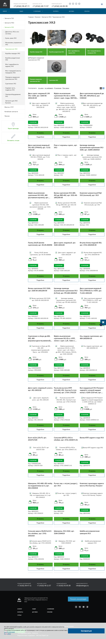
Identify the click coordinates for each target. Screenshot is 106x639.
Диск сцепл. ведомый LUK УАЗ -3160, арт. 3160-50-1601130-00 (39, 96)
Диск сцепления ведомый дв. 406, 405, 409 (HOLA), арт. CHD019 (92, 96)
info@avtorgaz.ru (82, 585)
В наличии (57, 88)
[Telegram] (79, 3)
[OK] (70, 3)
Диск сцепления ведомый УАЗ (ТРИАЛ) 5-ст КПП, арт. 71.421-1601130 (91, 291)
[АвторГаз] (19, 600)
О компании (37, 11)
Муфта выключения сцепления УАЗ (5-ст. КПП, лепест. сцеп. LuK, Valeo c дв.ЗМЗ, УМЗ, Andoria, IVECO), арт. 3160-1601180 (66, 340)
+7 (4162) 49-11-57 (40, 6)
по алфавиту (49, 88)
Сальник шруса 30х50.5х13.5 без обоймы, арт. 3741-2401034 (39, 533)
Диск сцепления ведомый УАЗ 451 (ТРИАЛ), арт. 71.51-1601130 (39, 147)
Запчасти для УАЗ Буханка (11, 102)
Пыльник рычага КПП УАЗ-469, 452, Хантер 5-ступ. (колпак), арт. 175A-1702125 (65, 390)
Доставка (71, 11)
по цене (41, 88)
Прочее (7, 116)
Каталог (5, 11)
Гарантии (87, 11)
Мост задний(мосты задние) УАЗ (12, 65)
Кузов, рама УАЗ (10, 38)
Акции (21, 11)
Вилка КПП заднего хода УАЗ (92, 438)
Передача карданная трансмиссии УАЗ (12, 78)
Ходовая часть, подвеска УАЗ (10, 89)
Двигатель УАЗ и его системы (12, 32)
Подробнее (40, 137)
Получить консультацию (78, 599)
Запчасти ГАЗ (9, 18)
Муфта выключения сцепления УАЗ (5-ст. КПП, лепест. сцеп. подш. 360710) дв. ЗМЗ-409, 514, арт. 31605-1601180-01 (65, 98)
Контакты (55, 11)
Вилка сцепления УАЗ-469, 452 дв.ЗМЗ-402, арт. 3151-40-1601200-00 (65, 195)
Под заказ (65, 88)
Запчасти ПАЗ (9, 23)
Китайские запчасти (11, 111)
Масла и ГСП (9, 107)
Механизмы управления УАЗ (13, 43)
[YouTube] (76, 3)
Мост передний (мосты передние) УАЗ (13, 72)
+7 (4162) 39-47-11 (22, 6)
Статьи (19, 615)
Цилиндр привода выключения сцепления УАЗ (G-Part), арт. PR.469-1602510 (65, 291)
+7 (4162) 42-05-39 (59, 6)
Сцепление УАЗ (10, 83)
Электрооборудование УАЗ (13, 95)
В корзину (40, 133)
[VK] (73, 3)
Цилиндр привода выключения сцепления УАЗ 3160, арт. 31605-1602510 (91, 147)
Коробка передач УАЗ (12, 53)
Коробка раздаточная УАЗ (12, 59)
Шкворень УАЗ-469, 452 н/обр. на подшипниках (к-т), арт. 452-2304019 (40, 486)
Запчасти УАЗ (9, 27)
